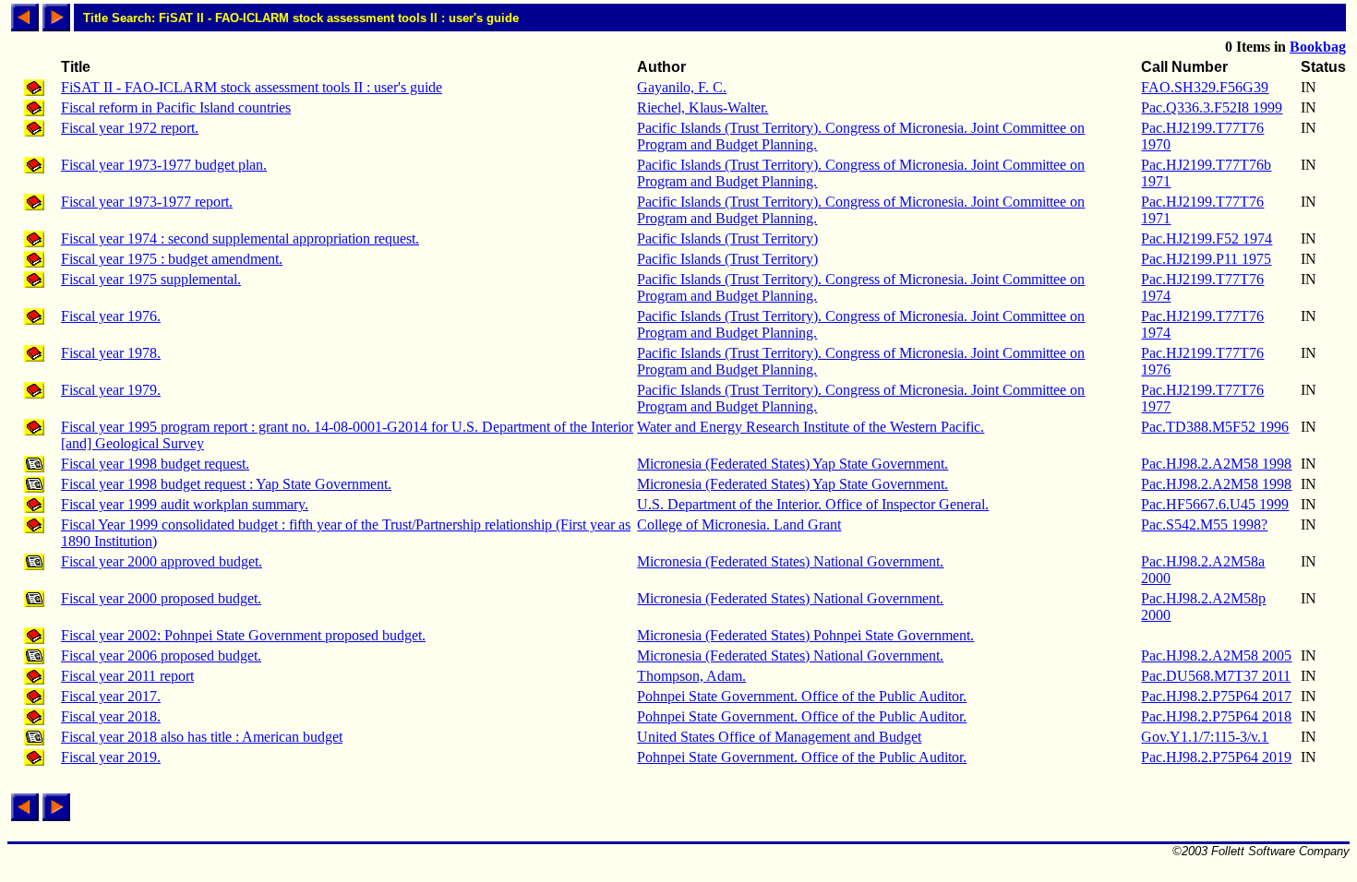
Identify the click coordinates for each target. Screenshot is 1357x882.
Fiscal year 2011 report (127, 676)
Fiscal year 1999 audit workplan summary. (184, 504)
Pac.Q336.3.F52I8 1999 (1211, 107)
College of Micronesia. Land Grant (739, 524)
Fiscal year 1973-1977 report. (147, 201)
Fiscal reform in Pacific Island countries (176, 107)
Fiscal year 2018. (111, 716)
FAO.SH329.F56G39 (1204, 87)
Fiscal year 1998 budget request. (155, 463)
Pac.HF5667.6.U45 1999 (1215, 504)
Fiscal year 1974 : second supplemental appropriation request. (240, 238)
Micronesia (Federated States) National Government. (790, 561)
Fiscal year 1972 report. (129, 128)
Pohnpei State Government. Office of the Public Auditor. (802, 696)
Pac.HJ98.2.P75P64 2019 (1216, 757)
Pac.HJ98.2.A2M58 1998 (1216, 463)
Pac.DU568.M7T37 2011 (1216, 676)
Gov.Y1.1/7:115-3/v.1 (1204, 737)
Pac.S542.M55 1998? (1204, 524)
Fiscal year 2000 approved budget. (161, 561)
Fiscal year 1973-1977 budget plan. (164, 165)
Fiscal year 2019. (111, 757)
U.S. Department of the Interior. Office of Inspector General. (813, 504)
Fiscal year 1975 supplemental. (151, 279)
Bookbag (1318, 46)
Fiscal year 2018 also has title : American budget (201, 737)
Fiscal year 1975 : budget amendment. (171, 259)
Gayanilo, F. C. (682, 87)
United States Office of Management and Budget (779, 737)
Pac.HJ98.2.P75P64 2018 (1216, 716)
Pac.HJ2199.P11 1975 (1206, 259)
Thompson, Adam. (691, 676)
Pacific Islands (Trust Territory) (727, 238)
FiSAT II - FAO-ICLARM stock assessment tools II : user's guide (251, 87)
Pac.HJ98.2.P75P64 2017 (1216, 696)
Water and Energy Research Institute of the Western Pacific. (810, 427)
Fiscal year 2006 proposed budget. (161, 655)
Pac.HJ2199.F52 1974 (1206, 238)
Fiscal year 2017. (111, 696)
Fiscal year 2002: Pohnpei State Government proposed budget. (243, 635)
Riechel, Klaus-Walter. (702, 107)
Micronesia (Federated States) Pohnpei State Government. (805, 635)
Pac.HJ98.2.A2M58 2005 (1216, 655)
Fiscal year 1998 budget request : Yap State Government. (226, 484)
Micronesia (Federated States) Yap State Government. (792, 463)
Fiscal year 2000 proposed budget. (161, 598)
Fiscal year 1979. (111, 390)
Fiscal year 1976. (111, 316)
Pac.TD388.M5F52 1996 (1215, 427)
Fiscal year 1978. (111, 353)
